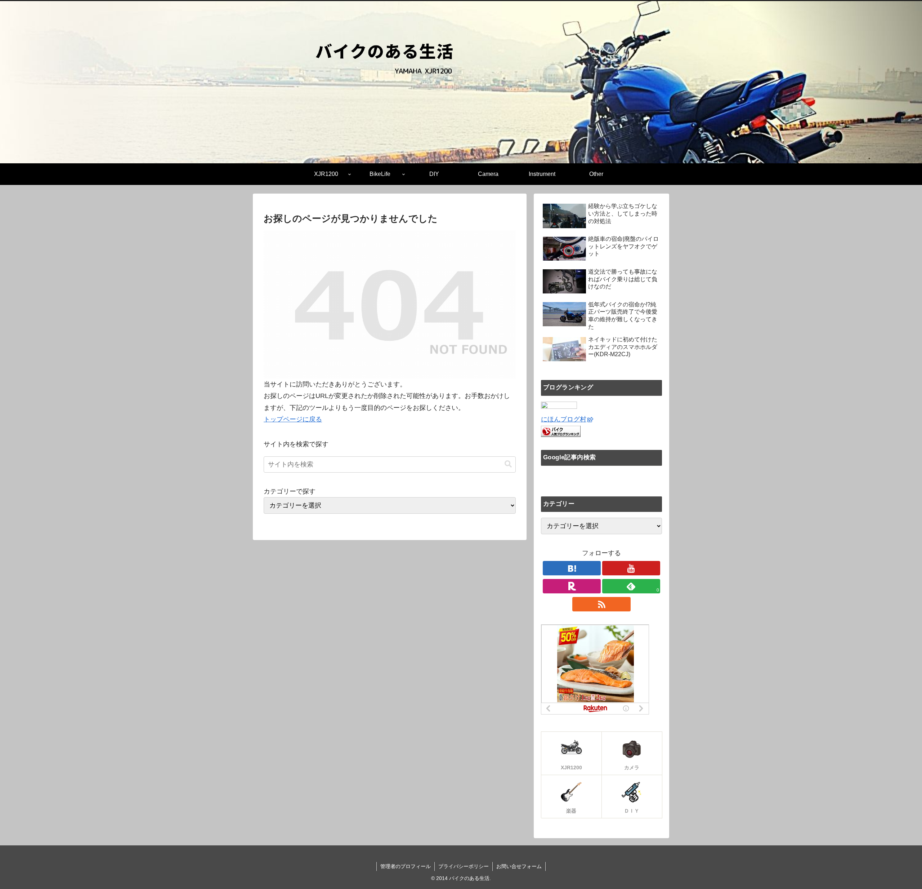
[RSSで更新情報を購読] (601, 604)
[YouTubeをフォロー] (631, 568)
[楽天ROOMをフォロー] (572, 586)
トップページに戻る (293, 419)
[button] (508, 464)
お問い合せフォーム (519, 866)
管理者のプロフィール (405, 866)
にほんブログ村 (563, 419)
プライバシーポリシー (463, 866)
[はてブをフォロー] (572, 568)
